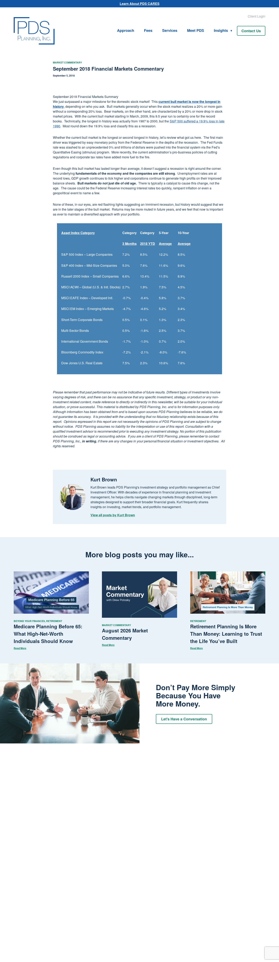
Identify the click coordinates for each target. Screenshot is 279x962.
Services (169, 30)
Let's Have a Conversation (184, 719)
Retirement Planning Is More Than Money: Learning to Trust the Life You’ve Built (226, 633)
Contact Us (251, 30)
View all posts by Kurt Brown (112, 515)
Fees (148, 30)
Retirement (54, 621)
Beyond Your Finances (29, 621)
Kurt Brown (103, 479)
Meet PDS (195, 30)
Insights (221, 30)
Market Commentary (67, 62)
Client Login (256, 16)
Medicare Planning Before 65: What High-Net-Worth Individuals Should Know (48, 633)
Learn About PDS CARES (140, 3)
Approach (125, 30)
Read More (20, 648)
